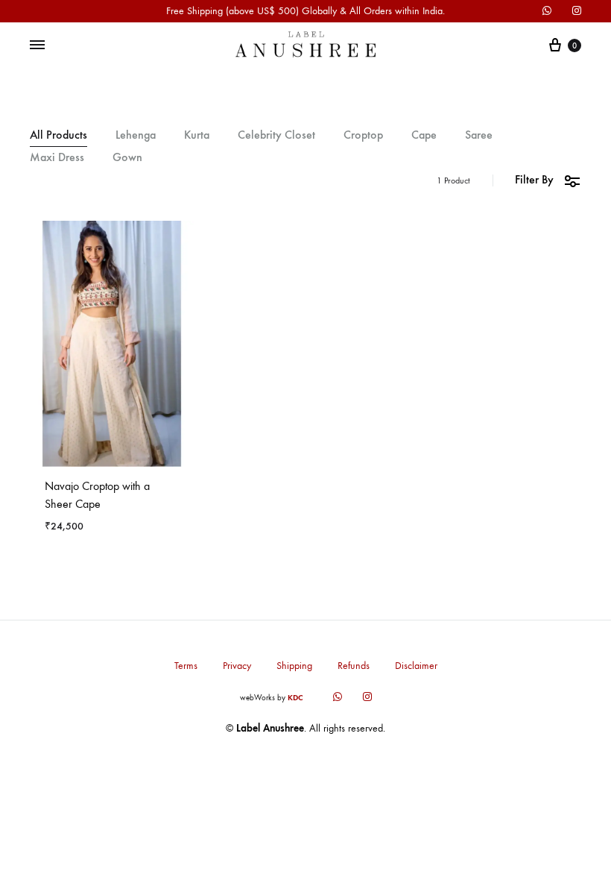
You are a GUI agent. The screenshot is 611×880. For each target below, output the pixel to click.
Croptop (363, 135)
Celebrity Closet (276, 135)
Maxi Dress (57, 157)
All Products (58, 135)
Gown (127, 157)
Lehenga (135, 135)
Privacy (237, 665)
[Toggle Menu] (37, 45)
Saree (479, 135)
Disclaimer (416, 665)
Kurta (196, 135)
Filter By (534, 179)
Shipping (294, 665)
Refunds (354, 665)
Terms (185, 665)
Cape (424, 135)
